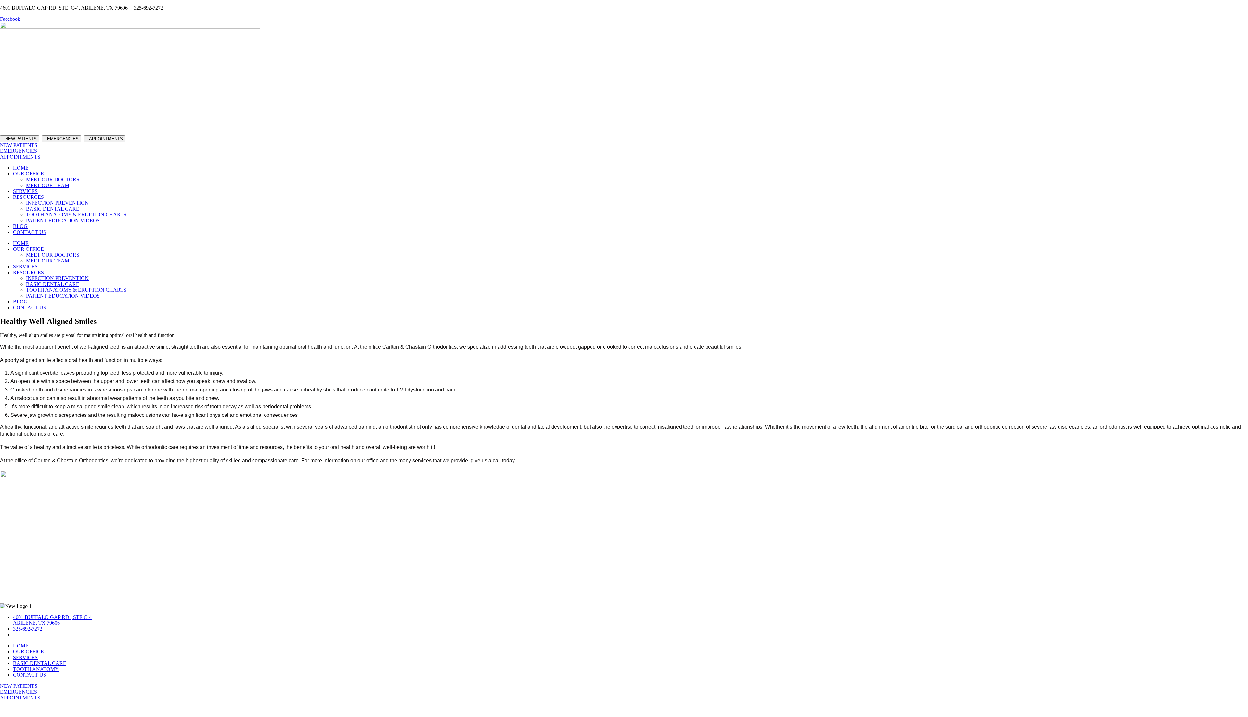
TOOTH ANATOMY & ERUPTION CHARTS (76, 214)
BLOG (20, 226)
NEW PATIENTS (20, 138)
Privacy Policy (1233, 708)
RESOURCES (28, 197)
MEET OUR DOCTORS (52, 179)
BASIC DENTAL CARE (52, 208)
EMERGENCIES (63, 138)
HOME (21, 168)
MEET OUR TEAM (47, 185)
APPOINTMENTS (106, 138)
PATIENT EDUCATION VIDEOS (63, 220)
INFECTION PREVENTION (57, 203)
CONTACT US (29, 232)
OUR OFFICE (28, 173)
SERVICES (25, 191)
